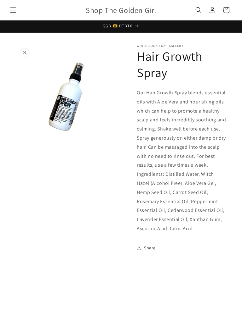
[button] (13, 10)
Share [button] (150, 248)
